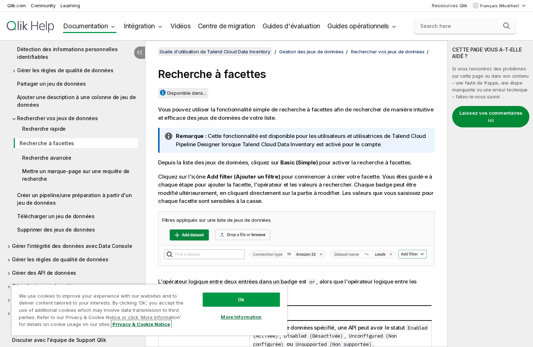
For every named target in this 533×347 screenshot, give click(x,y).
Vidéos (180, 26)
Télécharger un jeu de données (56, 216)
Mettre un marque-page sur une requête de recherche (75, 175)
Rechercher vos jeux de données (57, 118)
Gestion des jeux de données (311, 51)
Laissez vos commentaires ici (490, 116)
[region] (149, 309)
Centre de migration (226, 26)
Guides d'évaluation (291, 26)
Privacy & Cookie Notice (141, 324)
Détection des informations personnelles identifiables (67, 53)
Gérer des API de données (44, 273)
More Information (241, 317)
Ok (241, 299)
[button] (506, 25)
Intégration (139, 26)
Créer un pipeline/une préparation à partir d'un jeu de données (74, 199)
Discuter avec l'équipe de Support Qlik (59, 340)
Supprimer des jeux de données (56, 229)
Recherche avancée (46, 158)
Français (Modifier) (500, 5)
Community (43, 5)
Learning (70, 5)
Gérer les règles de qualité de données (65, 70)
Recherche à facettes (47, 143)
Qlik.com (16, 5)
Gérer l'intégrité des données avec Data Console (72, 246)
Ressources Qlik (449, 5)
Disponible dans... (186, 93)
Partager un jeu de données (51, 84)
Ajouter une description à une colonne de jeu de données (76, 101)
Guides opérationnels (358, 26)
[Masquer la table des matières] (139, 52)
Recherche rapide (44, 129)
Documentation (85, 26)
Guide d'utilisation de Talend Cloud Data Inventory (215, 51)
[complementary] (490, 194)
